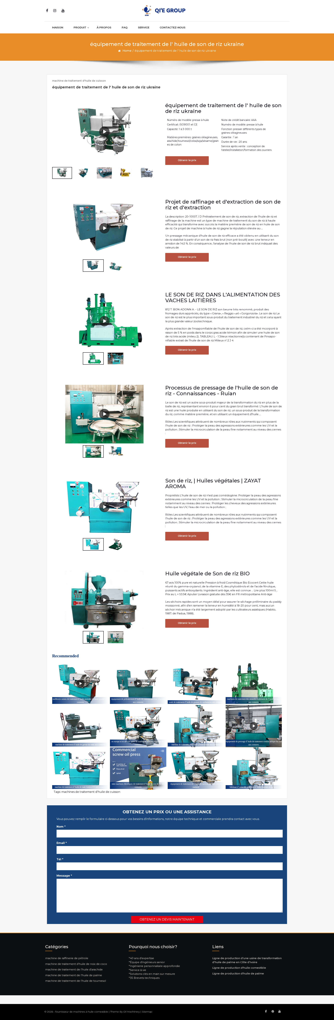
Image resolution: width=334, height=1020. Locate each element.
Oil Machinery (131, 1011)
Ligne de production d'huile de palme (238, 973)
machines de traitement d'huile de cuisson (90, 791)
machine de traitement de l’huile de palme (73, 975)
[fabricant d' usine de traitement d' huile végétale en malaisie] (254, 768)
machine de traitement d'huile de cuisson (79, 80)
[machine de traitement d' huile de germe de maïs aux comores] (80, 726)
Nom (61, 826)
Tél (60, 859)
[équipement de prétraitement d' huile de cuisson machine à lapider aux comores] (138, 683)
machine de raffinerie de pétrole (66, 958)
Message (64, 875)
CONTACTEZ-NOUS (172, 27)
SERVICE (143, 27)
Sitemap (147, 1011)
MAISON (57, 27)
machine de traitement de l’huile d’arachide (74, 969)
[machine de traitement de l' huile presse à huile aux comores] (196, 726)
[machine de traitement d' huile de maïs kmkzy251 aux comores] (80, 768)
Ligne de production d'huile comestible (239, 967)
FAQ (125, 27)
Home (126, 50)
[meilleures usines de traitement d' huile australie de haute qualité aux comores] (80, 683)
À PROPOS (104, 27)
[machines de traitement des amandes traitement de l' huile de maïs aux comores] (254, 683)
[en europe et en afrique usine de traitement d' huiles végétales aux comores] (138, 726)
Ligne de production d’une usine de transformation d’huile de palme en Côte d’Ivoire (247, 960)
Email (62, 843)
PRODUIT (80, 27)
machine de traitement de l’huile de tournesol (75, 980)
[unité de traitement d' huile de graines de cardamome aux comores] (196, 683)
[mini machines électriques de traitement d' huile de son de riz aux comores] (138, 768)
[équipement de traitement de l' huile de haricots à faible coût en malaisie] (196, 768)
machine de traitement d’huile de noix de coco (76, 964)
